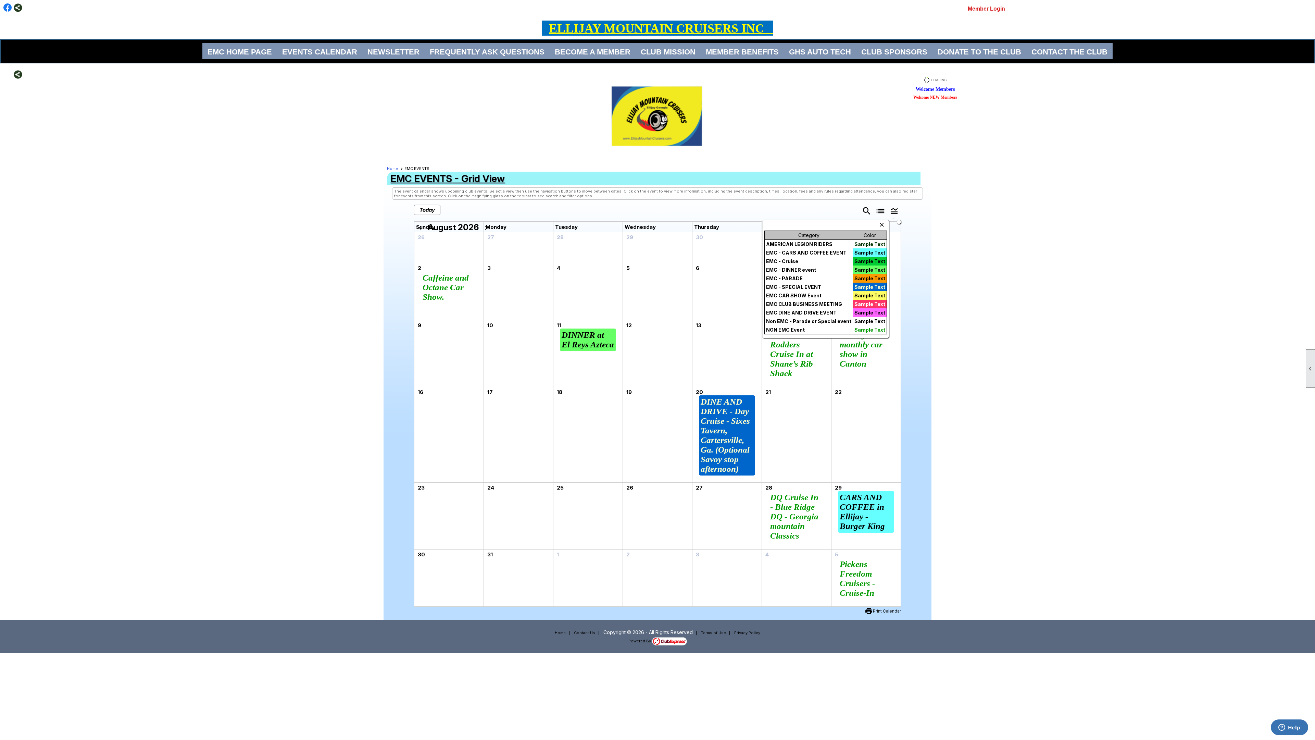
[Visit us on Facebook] (7, 7)
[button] (894, 210)
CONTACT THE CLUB (1069, 52)
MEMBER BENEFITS (742, 52)
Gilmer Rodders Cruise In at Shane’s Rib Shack (791, 354)
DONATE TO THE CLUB (979, 52)
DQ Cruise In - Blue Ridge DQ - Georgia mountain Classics (794, 516)
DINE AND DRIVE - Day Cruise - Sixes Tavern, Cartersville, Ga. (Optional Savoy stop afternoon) (725, 435)
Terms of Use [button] (713, 632)
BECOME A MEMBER (592, 52)
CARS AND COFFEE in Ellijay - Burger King (862, 512)
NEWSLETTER (393, 52)
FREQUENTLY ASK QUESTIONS (487, 52)
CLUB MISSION (668, 52)
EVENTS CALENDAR (319, 52)
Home (392, 168)
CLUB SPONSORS (894, 52)
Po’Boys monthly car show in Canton (861, 349)
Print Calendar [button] (887, 611)
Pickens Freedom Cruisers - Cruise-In (857, 578)
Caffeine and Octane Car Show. (446, 287)
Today (427, 210)
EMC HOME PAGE (240, 52)
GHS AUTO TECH (820, 52)
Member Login (986, 9)
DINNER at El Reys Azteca (588, 339)
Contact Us (584, 632)
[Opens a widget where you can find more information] (1289, 728)
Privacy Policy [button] (747, 632)
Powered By (640, 641)
